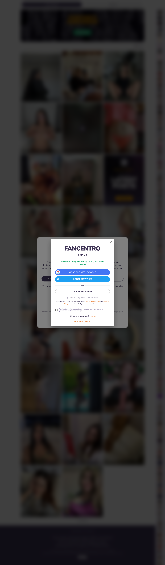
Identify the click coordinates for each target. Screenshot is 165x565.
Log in (93, 316)
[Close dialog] (111, 242)
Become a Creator (82, 321)
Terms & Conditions (93, 301)
